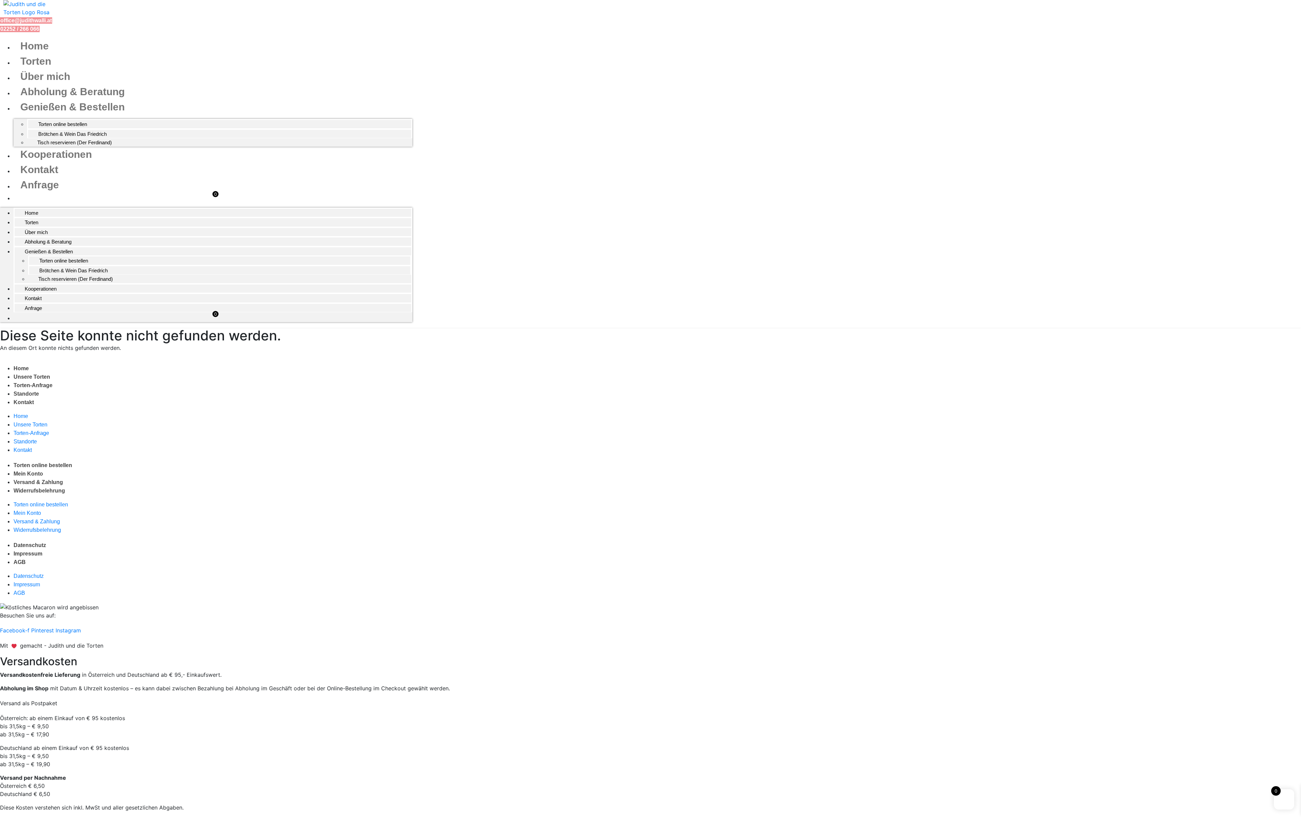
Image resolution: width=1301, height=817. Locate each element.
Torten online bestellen (62, 124)
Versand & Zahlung (38, 482)
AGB (20, 562)
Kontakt (39, 169)
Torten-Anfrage (33, 385)
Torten (35, 61)
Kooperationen (56, 154)
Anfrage (39, 184)
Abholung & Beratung (72, 91)
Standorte (26, 394)
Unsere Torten (32, 377)
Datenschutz (30, 545)
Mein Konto (28, 474)
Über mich (45, 76)
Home (34, 45)
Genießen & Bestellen (72, 106)
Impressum (28, 554)
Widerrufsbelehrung (39, 491)
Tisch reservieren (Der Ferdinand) (74, 142)
